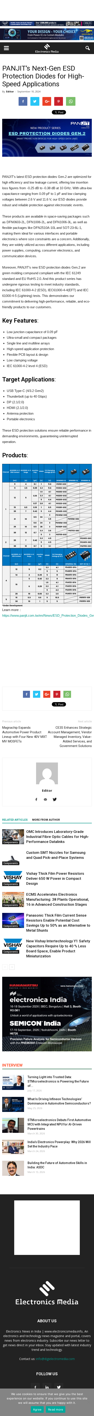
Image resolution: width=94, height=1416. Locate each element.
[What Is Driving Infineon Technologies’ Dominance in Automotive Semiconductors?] (13, 1104)
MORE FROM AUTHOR (46, 819)
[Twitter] (56, 800)
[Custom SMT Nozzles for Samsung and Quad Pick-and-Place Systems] (13, 857)
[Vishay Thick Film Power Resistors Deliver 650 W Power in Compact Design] (13, 878)
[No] (88, 1402)
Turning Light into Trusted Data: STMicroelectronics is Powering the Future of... (58, 1081)
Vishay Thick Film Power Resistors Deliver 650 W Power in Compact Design (55, 878)
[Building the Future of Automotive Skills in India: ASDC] (13, 1168)
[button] (88, 48)
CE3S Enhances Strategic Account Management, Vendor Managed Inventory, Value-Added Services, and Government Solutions (70, 737)
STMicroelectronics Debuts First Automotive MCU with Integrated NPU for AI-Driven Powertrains (59, 1124)
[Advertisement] (47, 651)
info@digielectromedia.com (55, 1359)
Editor (10, 91)
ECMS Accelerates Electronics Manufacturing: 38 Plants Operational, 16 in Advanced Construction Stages (57, 899)
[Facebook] (38, 800)
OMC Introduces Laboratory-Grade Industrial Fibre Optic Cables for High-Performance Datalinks (57, 836)
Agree (37, 1409)
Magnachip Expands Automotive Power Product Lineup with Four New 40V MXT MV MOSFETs (24, 734)
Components (10, 842)
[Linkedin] (47, 1387)
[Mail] (47, 800)
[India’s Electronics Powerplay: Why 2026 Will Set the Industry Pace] (13, 1147)
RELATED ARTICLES (15, 819)
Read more (55, 1409)
